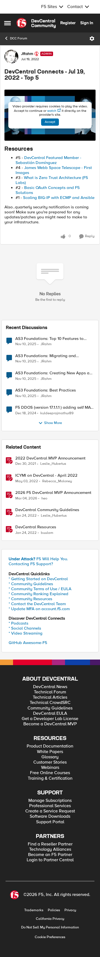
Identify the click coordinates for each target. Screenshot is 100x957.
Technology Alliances (50, 849)
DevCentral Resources (35, 527)
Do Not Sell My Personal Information (50, 927)
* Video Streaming (25, 633)
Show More (53, 423)
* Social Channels (25, 628)
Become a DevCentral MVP (50, 724)
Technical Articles (50, 697)
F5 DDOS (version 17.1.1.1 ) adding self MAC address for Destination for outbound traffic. (54, 407)
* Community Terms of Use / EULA (40, 588)
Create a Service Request (50, 811)
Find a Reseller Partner (50, 844)
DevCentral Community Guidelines (47, 509)
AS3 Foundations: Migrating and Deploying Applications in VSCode (47, 355)
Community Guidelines (50, 708)
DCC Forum (18, 38)
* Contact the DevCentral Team (37, 603)
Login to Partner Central (50, 860)
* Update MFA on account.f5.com (39, 608)
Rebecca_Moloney (57, 481)
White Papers (50, 751)
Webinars (50, 767)
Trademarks (33, 910)
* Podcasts (18, 623)
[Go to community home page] (36, 23)
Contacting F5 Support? (31, 563)
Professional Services (50, 806)
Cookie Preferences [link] (50, 937)
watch (51, 111)
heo (44, 498)
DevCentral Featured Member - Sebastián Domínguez (48, 160)
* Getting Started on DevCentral (38, 578)
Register (68, 22)
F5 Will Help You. (38, 558)
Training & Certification (50, 778)
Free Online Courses (50, 773)
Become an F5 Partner (50, 854)
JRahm (27, 54)
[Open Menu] (92, 38)
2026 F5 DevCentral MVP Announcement (53, 492)
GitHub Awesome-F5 (28, 642)
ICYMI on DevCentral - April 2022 (46, 475)
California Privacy (50, 919)
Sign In (86, 22)
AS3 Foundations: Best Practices (45, 390)
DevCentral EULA (50, 713)
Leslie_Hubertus (53, 464)
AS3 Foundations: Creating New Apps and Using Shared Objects (54, 373)
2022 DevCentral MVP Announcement (50, 458)
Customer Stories (50, 762)
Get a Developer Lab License (50, 718)
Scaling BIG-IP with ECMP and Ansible (58, 197)
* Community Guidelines (31, 583)
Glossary (50, 757)
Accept (50, 122)
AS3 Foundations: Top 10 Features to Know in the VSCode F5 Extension (49, 338)
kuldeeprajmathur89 (57, 413)
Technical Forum (50, 692)
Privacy (70, 910)
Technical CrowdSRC (50, 702)
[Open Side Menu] (7, 23)
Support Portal (50, 822)
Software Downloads (50, 816)
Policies (54, 910)
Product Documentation (50, 746)
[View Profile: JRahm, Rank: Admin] (11, 57)
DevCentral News (50, 687)
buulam (47, 533)
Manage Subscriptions (50, 800)
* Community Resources (30, 598)
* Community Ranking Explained (38, 593)
